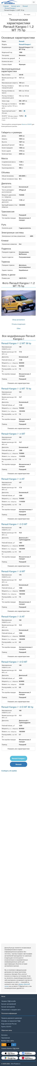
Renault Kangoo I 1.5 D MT (14, 524)
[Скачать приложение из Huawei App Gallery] (27, 1058)
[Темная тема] (8, 1044)
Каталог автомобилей (8, 1004)
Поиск (10, 14)
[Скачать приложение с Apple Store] (9, 1053)
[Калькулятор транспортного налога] (24, 111)
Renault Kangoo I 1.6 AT (13, 616)
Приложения (5, 1038)
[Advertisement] (18, 858)
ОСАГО (29, 124)
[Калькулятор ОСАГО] (25, 116)
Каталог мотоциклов (8, 1007)
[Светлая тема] (3, 1044)
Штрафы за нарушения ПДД (10, 1021)
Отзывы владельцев (18, 324)
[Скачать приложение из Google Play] (9, 1058)
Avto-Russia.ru (15, 1064)
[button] (3, 303)
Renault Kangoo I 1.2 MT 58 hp (16, 343)
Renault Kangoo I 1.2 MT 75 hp (16, 388)
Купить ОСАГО (6, 1027)
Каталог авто (15, 6)
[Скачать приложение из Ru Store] (27, 1053)
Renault (25, 6)
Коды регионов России (9, 1024)
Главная (6, 6)
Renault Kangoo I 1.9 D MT (14, 661)
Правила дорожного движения (11, 1018)
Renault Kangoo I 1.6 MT (13, 571)
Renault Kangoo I (10, 8)
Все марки (27, 14)
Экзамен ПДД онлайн (8, 1001)
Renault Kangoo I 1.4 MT (13, 433)
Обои (18, 328)
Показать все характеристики (19, 383)
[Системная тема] (13, 1044)
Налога (24, 124)
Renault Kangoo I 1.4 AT (13, 478)
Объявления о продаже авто (10, 1010)
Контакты (4, 1035)
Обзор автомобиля (18, 320)
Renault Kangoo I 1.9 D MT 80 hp (17, 706)
